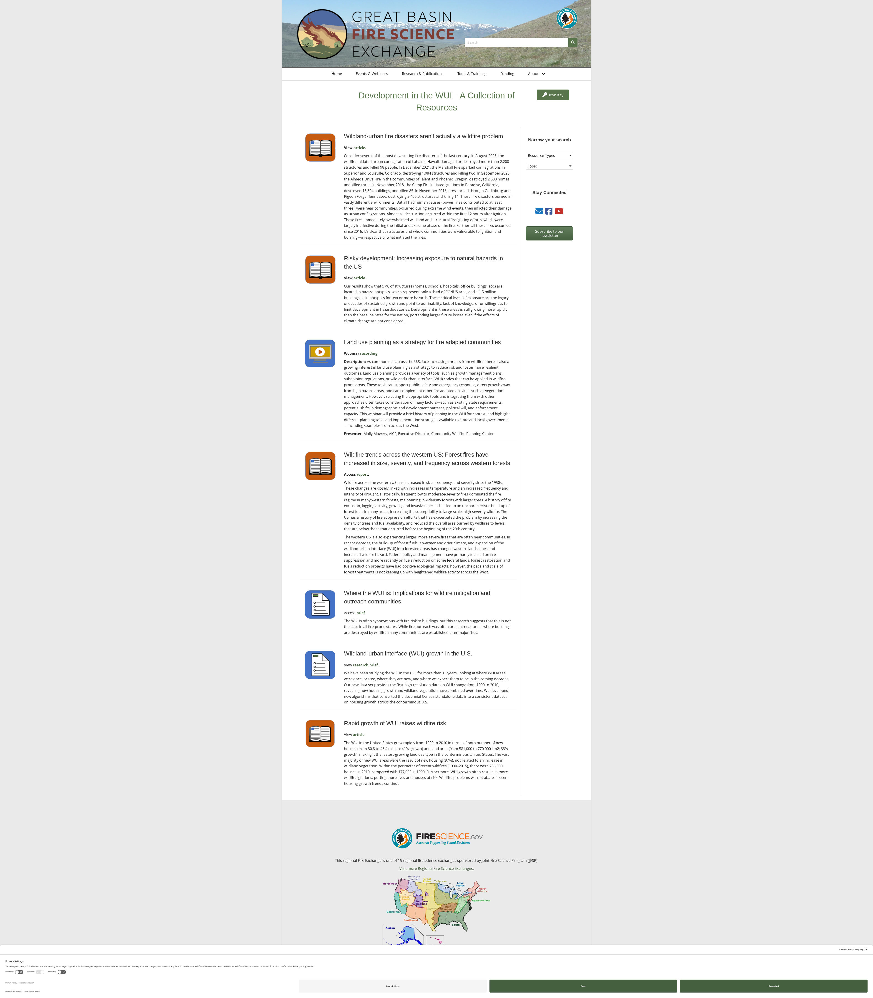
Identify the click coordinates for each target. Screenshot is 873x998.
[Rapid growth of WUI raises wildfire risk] (320, 733)
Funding (507, 73)
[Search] (572, 42)
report (362, 474)
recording (368, 353)
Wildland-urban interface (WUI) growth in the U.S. (408, 653)
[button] (544, 74)
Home (336, 73)
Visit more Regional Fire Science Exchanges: (436, 868)
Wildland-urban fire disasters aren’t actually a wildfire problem (423, 136)
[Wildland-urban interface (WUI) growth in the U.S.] (320, 664)
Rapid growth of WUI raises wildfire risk (395, 723)
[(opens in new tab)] (567, 17)
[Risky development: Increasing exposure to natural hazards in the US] (320, 269)
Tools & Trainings (472, 73)
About (533, 73)
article (359, 147)
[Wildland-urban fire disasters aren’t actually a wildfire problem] (320, 147)
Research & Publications (423, 73)
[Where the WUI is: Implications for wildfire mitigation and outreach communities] (320, 604)
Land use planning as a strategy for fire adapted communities (422, 342)
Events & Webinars (372, 73)
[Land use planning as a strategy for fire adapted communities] (320, 352)
